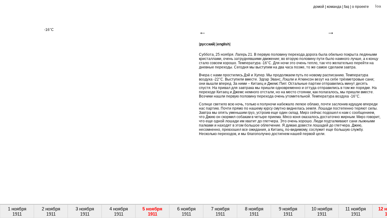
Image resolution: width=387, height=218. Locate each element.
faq (346, 7)
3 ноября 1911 (85, 211)
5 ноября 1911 (152, 211)
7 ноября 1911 (220, 211)
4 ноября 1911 (118, 211)
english (223, 44)
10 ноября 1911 (321, 211)
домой (318, 7)
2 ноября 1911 (51, 211)
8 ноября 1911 (254, 211)
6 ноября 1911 (186, 211)
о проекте (360, 7)
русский (207, 44)
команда (334, 7)
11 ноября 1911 (355, 211)
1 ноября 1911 (17, 211)
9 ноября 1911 (288, 211)
